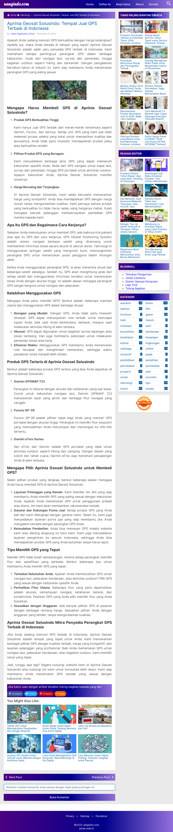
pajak (149, 354)
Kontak (153, 4)
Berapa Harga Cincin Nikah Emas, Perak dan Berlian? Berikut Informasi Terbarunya (131, 91)
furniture (125, 314)
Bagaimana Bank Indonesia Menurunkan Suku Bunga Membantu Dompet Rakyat (130, 254)
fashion (125, 308)
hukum (150, 320)
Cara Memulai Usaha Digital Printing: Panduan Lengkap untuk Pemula (93, 758)
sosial (124, 377)
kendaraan (152, 331)
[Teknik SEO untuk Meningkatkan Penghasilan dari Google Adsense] (24, 714)
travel (124, 388)
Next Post (15, 777)
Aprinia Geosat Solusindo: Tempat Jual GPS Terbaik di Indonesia (52, 26)
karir (148, 326)
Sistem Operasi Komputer (141, 281)
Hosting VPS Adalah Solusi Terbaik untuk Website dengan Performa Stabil (24, 758)
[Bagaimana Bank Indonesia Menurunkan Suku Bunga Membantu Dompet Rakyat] (131, 241)
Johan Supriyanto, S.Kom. (23, 33)
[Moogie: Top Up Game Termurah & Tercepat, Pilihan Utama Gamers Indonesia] (131, 215)
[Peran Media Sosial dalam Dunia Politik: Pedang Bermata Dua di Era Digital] (59, 714)
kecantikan (127, 331)
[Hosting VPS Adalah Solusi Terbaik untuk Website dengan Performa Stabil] (24, 743)
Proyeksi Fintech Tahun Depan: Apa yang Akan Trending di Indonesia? (131, 177)
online (149, 348)
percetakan (127, 365)
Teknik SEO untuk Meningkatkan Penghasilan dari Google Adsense (22, 728)
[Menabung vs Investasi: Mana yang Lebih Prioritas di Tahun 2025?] (156, 215)
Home (90, 4)
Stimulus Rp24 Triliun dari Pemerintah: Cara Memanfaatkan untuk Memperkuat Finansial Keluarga (155, 205)
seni (148, 371)
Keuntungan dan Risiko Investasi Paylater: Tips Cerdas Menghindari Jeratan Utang (156, 178)
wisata (150, 388)
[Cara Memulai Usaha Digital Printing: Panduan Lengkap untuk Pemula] (95, 743)
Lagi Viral (131, 285)
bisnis (149, 303)
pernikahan (153, 365)
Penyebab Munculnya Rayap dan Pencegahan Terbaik (130, 64)
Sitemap (85, 816)
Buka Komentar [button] (59, 797)
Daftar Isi (105, 4)
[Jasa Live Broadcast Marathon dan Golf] (95, 714)
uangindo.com (91, 824)
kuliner (124, 343)
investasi (125, 326)
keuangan (152, 337)
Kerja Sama (123, 4)
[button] (60, 693)
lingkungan (152, 343)
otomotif (125, 354)
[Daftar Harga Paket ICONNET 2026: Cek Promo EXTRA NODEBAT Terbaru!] (156, 127)
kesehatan (126, 337)
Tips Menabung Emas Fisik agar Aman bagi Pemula (155, 252)
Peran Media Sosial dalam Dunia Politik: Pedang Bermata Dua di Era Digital (59, 728)
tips (148, 383)
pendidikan (127, 360)
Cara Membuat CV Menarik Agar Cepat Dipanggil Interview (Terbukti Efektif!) (156, 115)
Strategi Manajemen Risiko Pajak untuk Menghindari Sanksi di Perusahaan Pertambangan (156, 65)
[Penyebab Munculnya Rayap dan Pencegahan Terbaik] (131, 52)
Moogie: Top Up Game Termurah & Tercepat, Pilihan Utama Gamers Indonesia (130, 229)
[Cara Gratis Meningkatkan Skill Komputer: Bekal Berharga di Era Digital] (59, 743)
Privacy (70, 816)
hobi (123, 320)
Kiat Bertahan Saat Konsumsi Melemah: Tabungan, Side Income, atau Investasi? (131, 203)
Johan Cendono (135, 278)
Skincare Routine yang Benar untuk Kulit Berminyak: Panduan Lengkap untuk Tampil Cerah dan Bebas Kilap (131, 143)
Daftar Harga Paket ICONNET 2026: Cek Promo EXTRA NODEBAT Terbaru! (155, 140)
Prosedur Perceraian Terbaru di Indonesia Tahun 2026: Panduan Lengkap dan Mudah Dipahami (131, 41)
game (149, 314)
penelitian (152, 360)
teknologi (126, 383)
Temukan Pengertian (138, 274)
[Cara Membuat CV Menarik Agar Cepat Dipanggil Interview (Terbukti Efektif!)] (156, 102)
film (148, 308)
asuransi (125, 303)
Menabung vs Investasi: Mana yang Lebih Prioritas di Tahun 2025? (156, 228)
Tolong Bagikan (135, 288)
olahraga (125, 348)
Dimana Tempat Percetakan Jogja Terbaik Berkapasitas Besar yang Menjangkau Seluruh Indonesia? (155, 92)
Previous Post (101, 777)
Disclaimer (101, 816)
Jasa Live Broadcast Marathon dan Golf (95, 727)
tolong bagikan (69, 686)
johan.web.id (86, 828)
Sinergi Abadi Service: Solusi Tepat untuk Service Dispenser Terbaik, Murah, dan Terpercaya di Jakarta (156, 43)
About (140, 4)
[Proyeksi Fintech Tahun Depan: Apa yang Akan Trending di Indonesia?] (131, 165)
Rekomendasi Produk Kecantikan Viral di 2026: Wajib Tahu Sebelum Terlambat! (130, 116)
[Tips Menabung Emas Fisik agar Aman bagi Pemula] (156, 241)
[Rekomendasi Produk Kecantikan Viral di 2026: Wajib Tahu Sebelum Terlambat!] (131, 102)
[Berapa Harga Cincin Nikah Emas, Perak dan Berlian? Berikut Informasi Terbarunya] (131, 77)
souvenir (151, 377)
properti (125, 371)
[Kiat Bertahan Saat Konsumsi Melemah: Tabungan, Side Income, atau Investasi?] (131, 190)
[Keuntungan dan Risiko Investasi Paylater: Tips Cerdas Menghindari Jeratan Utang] (156, 165)
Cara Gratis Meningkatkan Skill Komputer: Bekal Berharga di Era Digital (59, 758)
